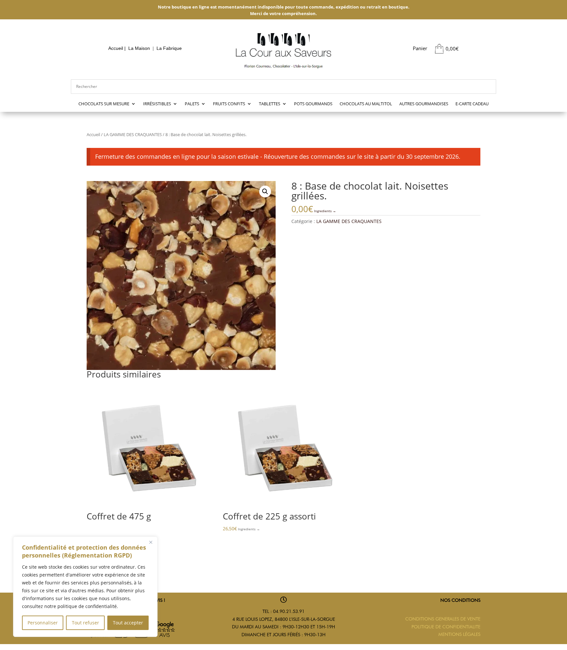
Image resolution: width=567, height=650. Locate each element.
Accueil (115, 48)
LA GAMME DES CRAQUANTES (133, 134)
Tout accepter (128, 623)
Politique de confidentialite (445, 626)
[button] (265, 191)
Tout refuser (85, 623)
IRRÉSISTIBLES (157, 104)
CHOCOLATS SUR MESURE (103, 104)
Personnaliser (43, 623)
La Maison (139, 48)
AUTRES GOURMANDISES (423, 104)
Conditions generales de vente (442, 618)
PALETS (192, 104)
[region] (85, 587)
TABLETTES (269, 104)
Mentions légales (459, 634)
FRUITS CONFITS (229, 104)
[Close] (151, 542)
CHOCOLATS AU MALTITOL (366, 104)
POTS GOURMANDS (313, 104)
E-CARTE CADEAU (472, 104)
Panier (420, 48)
